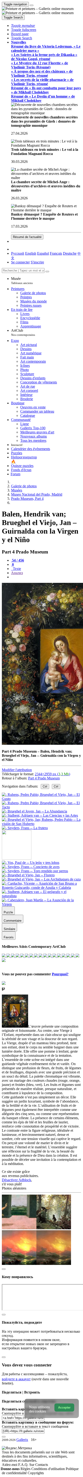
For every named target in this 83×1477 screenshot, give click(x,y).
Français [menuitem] (56, 253)
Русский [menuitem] (17, 253)
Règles (26, 1469)
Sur (32, 1465)
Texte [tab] (16, 569)
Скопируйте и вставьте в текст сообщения (35, 1426)
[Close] (47, 271)
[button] (23, 26)
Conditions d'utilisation (48, 1469)
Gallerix (22, 1440)
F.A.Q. (23, 1465)
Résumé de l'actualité (27, 237)
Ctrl (45, 786)
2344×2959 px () (52, 774)
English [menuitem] (30, 253)
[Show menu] (31, 5)
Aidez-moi (10, 1465)
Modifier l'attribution (17, 770)
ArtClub (23, 332)
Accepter (64, 1407)
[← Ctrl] (25, 828)
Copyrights (36, 1473)
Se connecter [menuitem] (20, 262)
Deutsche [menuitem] (70, 253)
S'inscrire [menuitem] (37, 262)
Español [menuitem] (43, 253)
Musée (22, 281)
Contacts (41, 1465)
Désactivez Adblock (16, 1180)
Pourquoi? (60, 974)
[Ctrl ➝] (30, 863)
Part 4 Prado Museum (44, 778)
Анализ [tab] (17, 573)
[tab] (17, 560)
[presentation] (46, 577)
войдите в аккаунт (16, 1379)
